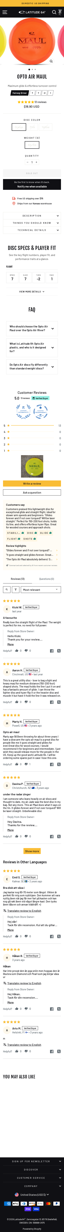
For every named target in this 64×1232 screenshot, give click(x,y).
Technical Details (32, 230)
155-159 (32, 145)
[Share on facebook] (52, 651)
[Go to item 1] (32, 466)
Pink (32, 127)
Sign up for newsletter (31, 1161)
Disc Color (32, 119)
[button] (26, 102)
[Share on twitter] (59, 651)
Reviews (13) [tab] (17, 578)
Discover (31, 1169)
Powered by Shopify (32, 1229)
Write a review (32, 483)
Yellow (45, 127)
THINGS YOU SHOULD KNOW (32, 222)
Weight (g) (32, 137)
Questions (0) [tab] (46, 578)
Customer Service (31, 1177)
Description (32, 215)
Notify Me (11, 1086)
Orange (19, 127)
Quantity (32, 155)
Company (31, 1186)
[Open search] (6, 589)
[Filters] (15, 589)
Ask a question (32, 492)
